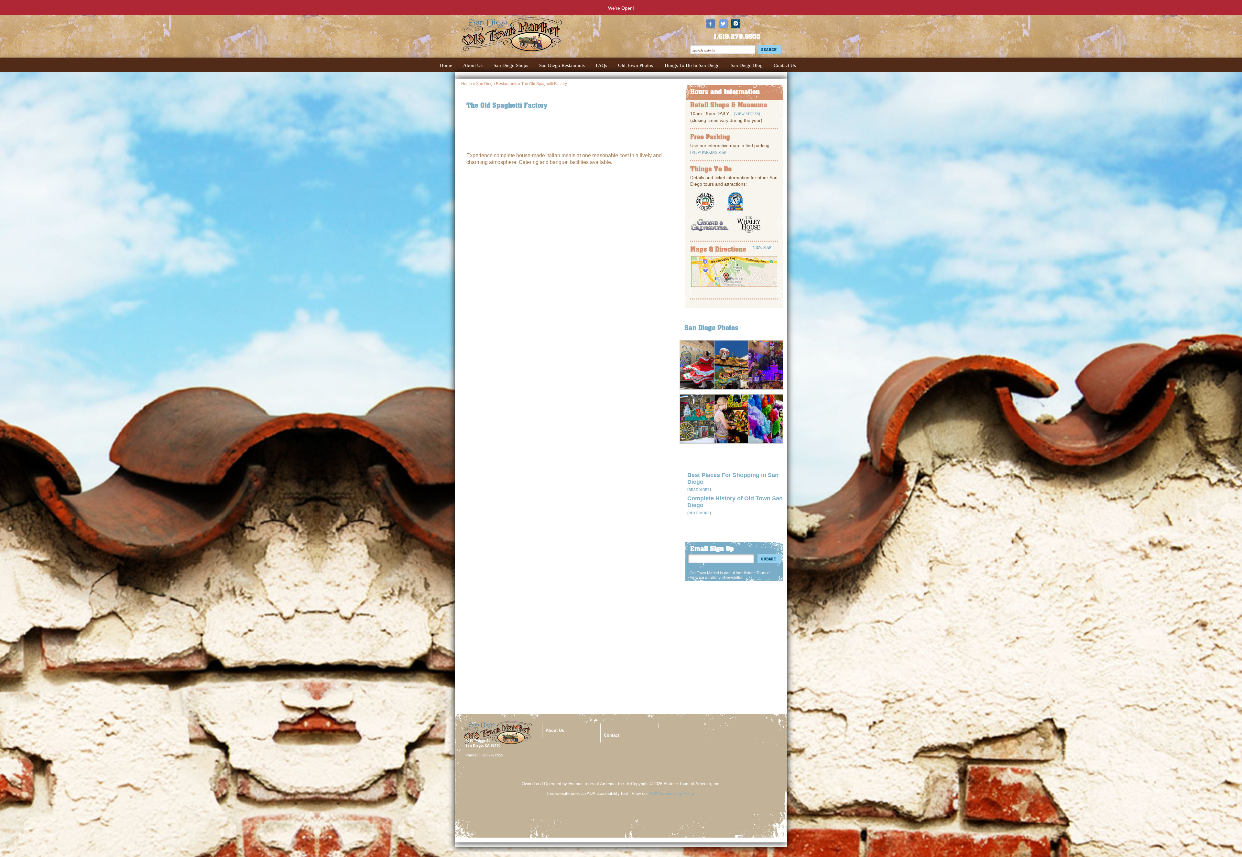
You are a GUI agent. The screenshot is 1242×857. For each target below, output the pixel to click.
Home (466, 83)
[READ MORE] (699, 490)
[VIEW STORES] (746, 114)
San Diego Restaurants (496, 83)
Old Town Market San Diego (522, 40)
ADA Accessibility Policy (672, 793)
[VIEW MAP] (762, 247)
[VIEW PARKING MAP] (708, 152)
